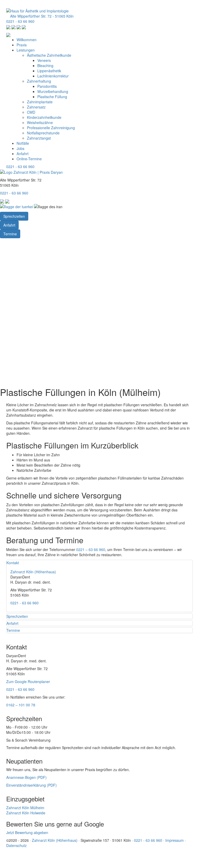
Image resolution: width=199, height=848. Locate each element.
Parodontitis (47, 86)
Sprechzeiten (14, 216)
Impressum (174, 840)
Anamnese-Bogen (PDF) (26, 777)
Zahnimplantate (40, 101)
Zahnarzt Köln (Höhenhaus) (33, 571)
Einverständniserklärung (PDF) (31, 785)
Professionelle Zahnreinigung (51, 127)
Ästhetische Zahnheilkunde (49, 55)
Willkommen (27, 39)
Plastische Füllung (52, 96)
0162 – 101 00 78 (20, 704)
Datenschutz (16, 845)
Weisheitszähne (40, 122)
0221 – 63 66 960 (90, 549)
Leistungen (26, 50)
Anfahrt (23, 153)
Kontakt (12, 562)
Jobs (20, 148)
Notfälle (23, 143)
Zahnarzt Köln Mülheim (25, 807)
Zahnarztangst (39, 138)
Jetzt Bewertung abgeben (27, 832)
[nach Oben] (1, 2)
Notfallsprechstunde (43, 132)
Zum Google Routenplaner (28, 681)
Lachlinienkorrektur (53, 75)
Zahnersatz (36, 107)
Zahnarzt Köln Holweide (25, 812)
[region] (99, 314)
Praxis (22, 44)
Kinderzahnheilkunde (44, 117)
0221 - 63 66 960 (20, 21)
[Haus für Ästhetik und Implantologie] (37, 10)
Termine (10, 233)
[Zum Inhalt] (1, 243)
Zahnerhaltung (39, 81)
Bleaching (45, 65)
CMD (31, 112)
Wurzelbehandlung (52, 91)
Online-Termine (29, 158)
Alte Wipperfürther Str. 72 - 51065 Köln (41, 16)
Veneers (44, 60)
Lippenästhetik (49, 70)
